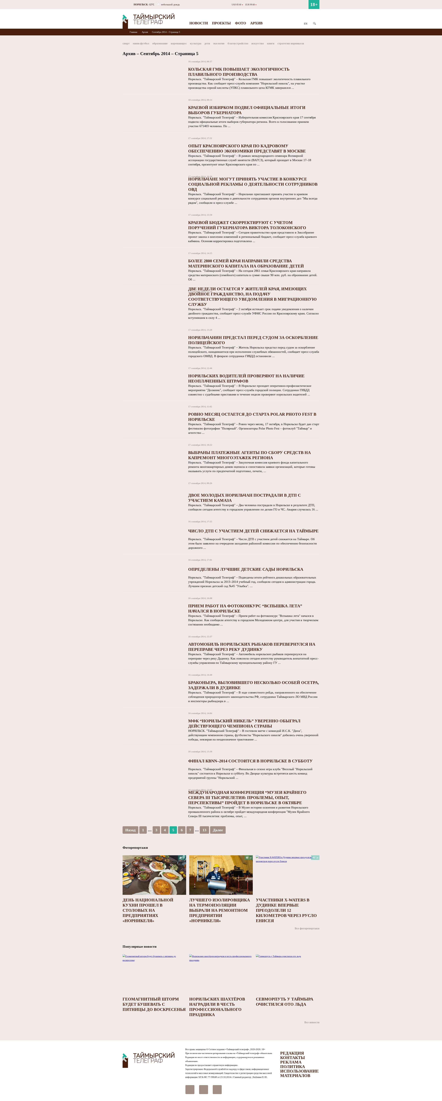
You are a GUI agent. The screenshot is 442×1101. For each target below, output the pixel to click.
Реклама (290, 1062)
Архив (256, 23)
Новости (198, 23)
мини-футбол (141, 43)
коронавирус (179, 43)
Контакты (292, 1057)
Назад (130, 830)
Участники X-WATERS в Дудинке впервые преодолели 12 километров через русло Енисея (286, 910)
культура (195, 43)
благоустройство (238, 43)
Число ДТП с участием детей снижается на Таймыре (253, 531)
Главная (134, 32)
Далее (218, 830)
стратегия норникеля (290, 43)
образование (160, 43)
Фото (240, 23)
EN (305, 23)
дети (207, 43)
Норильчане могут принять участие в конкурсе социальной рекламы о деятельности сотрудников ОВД (253, 184)
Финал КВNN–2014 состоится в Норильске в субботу (250, 761)
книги (270, 43)
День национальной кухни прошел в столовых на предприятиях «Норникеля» (148, 910)
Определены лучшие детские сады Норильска (245, 569)
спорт (126, 43)
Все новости (311, 1022)
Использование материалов (299, 1073)
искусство (257, 43)
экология (218, 43)
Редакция (292, 1053)
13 (204, 830)
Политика (292, 1066)
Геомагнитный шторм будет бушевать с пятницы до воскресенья (154, 1004)
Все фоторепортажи (307, 928)
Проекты (221, 23)
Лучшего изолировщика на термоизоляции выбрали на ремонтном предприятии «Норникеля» (219, 910)
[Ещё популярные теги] (318, 44)
